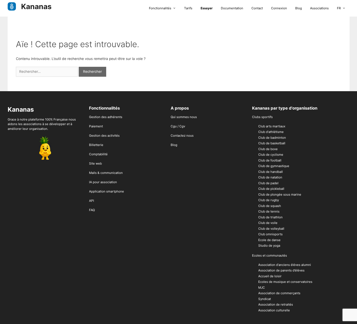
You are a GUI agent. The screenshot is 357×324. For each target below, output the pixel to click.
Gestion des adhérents (105, 117)
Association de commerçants (279, 293)
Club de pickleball (271, 189)
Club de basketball (271, 143)
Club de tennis (269, 211)
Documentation (232, 8)
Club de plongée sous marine (279, 194)
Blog (298, 8)
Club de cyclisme (270, 155)
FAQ (92, 210)
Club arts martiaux (271, 126)
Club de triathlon (270, 217)
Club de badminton (272, 138)
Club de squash (269, 206)
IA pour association (103, 182)
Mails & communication (106, 173)
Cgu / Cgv (178, 126)
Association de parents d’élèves (281, 270)
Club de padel (268, 183)
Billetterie (96, 145)
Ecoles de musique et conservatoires (285, 282)
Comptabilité (98, 154)
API (91, 201)
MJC (261, 287)
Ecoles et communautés (269, 255)
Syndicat (264, 299)
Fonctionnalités (160, 8)
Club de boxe (268, 149)
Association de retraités (275, 304)
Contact (257, 8)
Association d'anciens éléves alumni (284, 265)
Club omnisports (270, 234)
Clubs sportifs (262, 117)
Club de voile (267, 223)
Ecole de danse (269, 240)
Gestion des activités (104, 135)
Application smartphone (106, 191)
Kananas (36, 6)
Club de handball (270, 172)
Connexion (279, 8)
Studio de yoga (269, 245)
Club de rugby (268, 200)
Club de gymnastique (273, 166)
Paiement (96, 126)
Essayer (207, 8)
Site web (95, 163)
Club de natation (270, 177)
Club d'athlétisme (271, 132)
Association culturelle (274, 310)
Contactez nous (182, 135)
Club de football (269, 160)
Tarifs (188, 8)
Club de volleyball (271, 229)
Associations (319, 8)
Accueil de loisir (270, 276)
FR (339, 8)
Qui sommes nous (184, 117)
